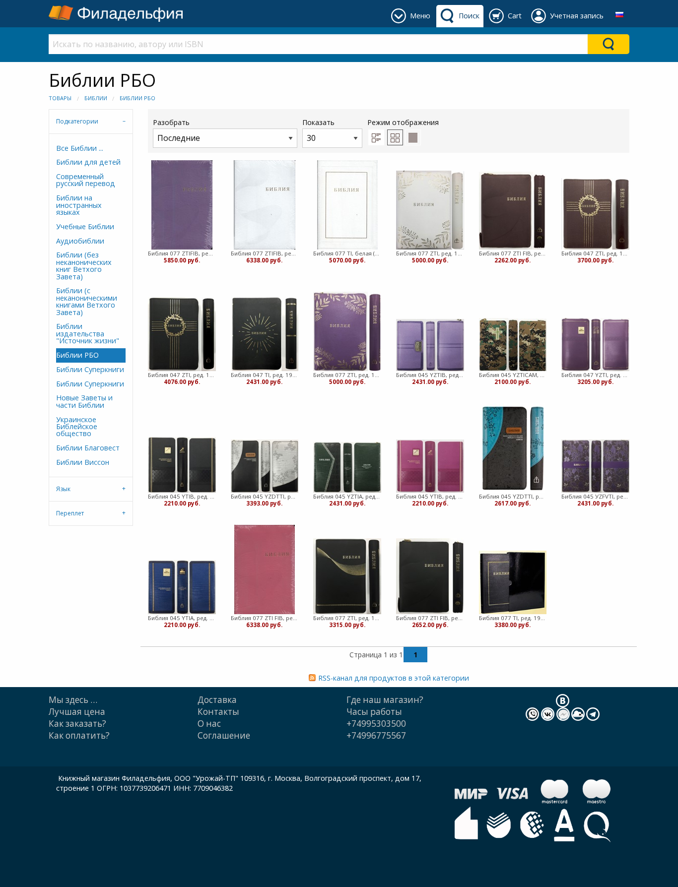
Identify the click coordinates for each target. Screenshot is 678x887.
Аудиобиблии (80, 241)
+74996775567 (376, 735)
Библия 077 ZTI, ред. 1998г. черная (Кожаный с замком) (347, 618)
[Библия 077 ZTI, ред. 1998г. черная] (347, 576)
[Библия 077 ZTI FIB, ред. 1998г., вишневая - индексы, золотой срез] (513, 211)
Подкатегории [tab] (77, 121)
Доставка (217, 699)
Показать (318, 122)
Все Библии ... (79, 148)
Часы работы (374, 711)
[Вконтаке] (562, 699)
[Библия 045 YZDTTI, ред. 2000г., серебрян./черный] (265, 466)
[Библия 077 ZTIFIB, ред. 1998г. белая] (264, 205)
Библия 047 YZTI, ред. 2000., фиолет (595, 375)
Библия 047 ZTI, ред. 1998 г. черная (182, 375)
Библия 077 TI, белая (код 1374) (347, 253)
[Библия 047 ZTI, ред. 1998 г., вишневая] (595, 214)
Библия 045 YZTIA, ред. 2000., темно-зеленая (347, 496)
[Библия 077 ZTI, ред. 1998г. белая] (430, 210)
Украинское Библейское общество (76, 427)
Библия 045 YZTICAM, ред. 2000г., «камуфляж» (513, 375)
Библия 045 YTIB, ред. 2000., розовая (430, 496)
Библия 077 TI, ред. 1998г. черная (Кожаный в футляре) (513, 618)
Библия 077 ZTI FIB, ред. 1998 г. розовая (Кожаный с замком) (265, 618)
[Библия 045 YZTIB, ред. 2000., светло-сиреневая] (430, 345)
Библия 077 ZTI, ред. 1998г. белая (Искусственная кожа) (430, 253)
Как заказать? (77, 723)
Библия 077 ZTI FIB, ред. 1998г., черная (430, 618)
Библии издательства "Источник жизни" (87, 333)
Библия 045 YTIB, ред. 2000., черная (182, 496)
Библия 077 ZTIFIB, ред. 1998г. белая (265, 253)
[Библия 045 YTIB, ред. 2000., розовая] (430, 466)
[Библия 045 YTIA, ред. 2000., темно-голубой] (182, 587)
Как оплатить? (79, 735)
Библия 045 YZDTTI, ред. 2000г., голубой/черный (513, 496)
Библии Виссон (82, 462)
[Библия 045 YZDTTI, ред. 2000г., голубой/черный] (512, 448)
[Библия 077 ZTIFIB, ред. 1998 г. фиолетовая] (181, 205)
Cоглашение (224, 735)
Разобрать (171, 122)
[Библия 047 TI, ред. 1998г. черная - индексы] (265, 334)
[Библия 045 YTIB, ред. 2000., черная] (182, 465)
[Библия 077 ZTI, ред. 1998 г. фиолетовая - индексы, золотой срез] (347, 332)
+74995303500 (376, 723)
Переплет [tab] (70, 513)
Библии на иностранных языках (79, 205)
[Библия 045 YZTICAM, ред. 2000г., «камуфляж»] (513, 345)
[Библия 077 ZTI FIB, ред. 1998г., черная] (430, 576)
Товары (60, 98)
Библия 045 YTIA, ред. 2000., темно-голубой (182, 618)
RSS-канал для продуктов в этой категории (393, 678)
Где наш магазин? (384, 699)
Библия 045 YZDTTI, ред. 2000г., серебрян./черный (265, 496)
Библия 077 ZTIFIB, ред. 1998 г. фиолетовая (182, 253)
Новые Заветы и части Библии (84, 401)
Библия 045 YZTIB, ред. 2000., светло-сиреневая (430, 375)
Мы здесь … (73, 699)
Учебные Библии (85, 226)
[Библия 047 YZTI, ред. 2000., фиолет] (595, 344)
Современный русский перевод (85, 180)
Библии (95, 98)
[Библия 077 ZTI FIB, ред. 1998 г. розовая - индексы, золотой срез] (264, 569)
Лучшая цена (77, 711)
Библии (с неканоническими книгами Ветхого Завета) (86, 301)
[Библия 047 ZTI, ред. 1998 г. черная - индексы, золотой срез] (182, 334)
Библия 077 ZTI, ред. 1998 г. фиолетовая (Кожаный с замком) (347, 375)
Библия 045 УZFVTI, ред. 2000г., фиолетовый (595, 496)
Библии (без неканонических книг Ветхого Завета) (84, 265)
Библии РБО (137, 98)
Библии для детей (88, 162)
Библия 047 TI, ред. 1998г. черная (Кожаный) (265, 375)
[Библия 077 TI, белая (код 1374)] (347, 205)
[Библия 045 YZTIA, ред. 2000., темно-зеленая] (347, 467)
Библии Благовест (88, 447)
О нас (209, 723)
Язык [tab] (63, 489)
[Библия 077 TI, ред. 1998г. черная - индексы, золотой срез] (513, 582)
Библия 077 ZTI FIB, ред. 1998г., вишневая (513, 253)
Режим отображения (403, 122)
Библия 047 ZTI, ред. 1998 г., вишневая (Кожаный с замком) (595, 253)
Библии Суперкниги (90, 369)
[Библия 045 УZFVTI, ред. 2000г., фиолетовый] (595, 466)
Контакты (218, 711)
